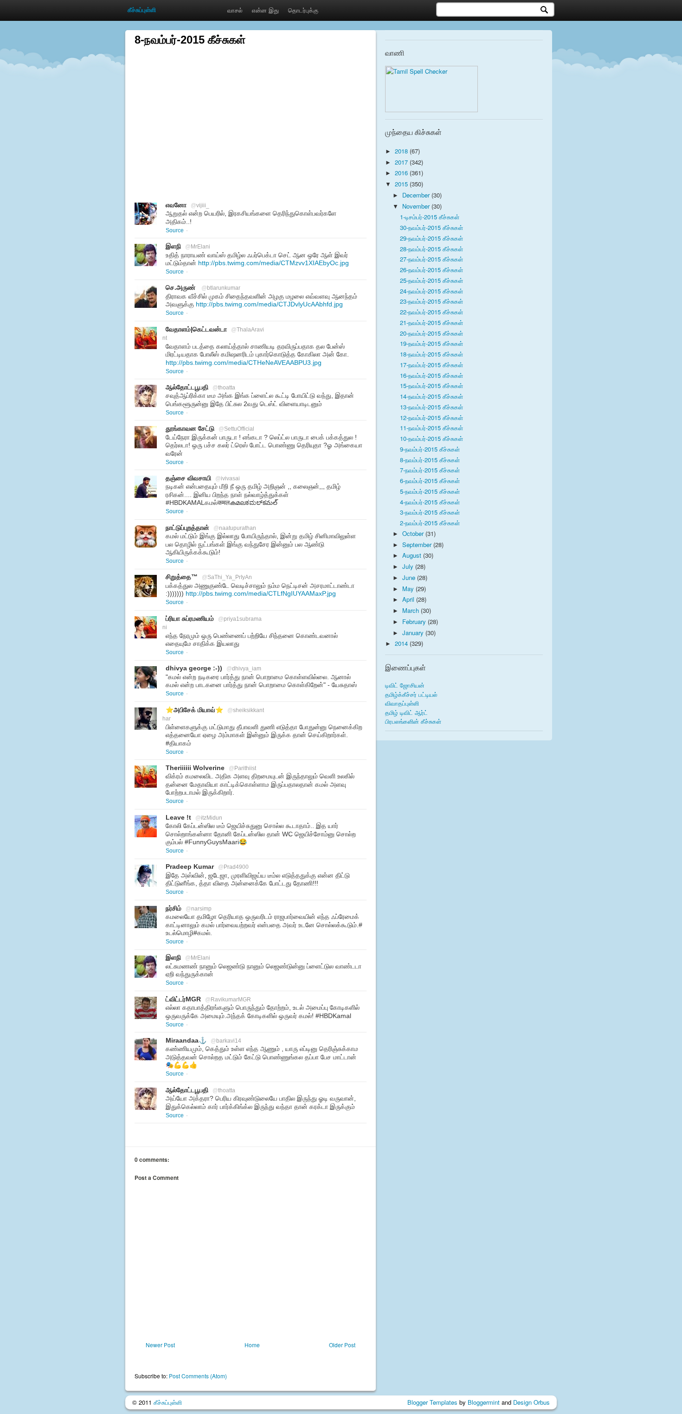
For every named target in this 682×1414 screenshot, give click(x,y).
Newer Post (160, 1345)
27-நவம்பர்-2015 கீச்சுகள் (431, 259)
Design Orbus (531, 1402)
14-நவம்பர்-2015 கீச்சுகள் (431, 396)
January (413, 632)
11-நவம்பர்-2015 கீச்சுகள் (431, 427)
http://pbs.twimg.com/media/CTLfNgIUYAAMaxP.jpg (261, 593)
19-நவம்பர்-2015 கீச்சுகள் (431, 343)
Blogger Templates (432, 1402)
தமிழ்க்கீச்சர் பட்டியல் (411, 694)
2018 (402, 150)
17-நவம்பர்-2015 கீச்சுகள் (431, 364)
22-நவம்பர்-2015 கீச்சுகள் (431, 311)
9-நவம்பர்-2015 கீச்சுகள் (430, 449)
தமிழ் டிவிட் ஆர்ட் (406, 712)
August (412, 555)
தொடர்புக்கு (303, 10)
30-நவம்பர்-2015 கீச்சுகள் (431, 227)
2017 (402, 162)
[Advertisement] (251, 112)
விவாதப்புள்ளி (402, 703)
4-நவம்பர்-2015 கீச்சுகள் (430, 501)
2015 (402, 183)
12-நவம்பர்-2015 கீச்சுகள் (431, 417)
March (411, 610)
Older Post (342, 1345)
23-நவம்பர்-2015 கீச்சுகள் (431, 301)
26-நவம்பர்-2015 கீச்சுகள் (431, 269)
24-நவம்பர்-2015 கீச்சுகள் (431, 291)
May (409, 588)
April (409, 599)
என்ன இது (265, 10)
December (416, 195)
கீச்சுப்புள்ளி (168, 1402)
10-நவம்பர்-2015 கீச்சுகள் (431, 438)
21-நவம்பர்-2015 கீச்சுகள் (431, 322)
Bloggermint (484, 1402)
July (408, 566)
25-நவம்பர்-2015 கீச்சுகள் (431, 280)
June (409, 577)
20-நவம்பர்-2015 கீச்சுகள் (431, 333)
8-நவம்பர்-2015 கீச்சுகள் (430, 459)
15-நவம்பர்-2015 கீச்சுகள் (431, 385)
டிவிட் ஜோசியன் (405, 685)
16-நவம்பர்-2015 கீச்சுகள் (431, 375)
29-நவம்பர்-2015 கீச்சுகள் (431, 238)
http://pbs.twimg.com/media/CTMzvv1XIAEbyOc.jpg (273, 263)
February (415, 621)
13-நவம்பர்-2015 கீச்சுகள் (431, 406)
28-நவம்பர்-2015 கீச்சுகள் (431, 248)
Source (175, 230)
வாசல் (235, 10)
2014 (402, 643)
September (417, 544)
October (413, 533)
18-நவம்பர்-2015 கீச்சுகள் (431, 354)
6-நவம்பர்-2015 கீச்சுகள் (430, 480)
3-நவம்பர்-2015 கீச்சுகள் (430, 512)
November (416, 206)
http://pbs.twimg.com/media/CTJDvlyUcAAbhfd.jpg (269, 304)
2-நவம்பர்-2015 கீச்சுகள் (430, 522)
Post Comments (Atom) (198, 1376)
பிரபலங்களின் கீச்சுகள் (413, 721)
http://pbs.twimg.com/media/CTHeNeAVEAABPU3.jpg (244, 362)
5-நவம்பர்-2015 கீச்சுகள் (430, 491)
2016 (402, 172)
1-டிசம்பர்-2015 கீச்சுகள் (429, 216)
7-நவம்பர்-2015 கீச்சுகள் (430, 469)
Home (252, 1345)
